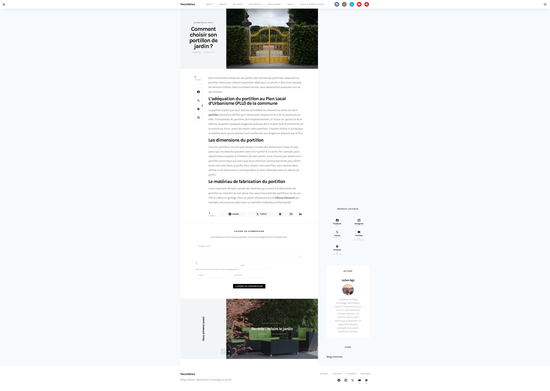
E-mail (201, 275)
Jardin (222, 4)
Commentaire (204, 246)
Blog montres (334, 356)
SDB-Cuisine (274, 4)
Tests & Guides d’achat (312, 4)
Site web (238, 275)
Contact (337, 374)
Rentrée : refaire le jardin (272, 328)
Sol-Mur (237, 4)
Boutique (366, 374)
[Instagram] (344, 4)
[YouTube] (359, 4)
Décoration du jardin (203, 22)
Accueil (324, 374)
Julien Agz (196, 52)
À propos (351, 374)
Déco (209, 4)
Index (290, 4)
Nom (243, 265)
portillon (213, 114)
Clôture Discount (285, 197)
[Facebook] (337, 4)
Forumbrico (187, 4)
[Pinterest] (366, 4)
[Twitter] (351, 4)
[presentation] (223, 351)
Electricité (255, 4)
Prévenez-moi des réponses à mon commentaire (217, 269)
